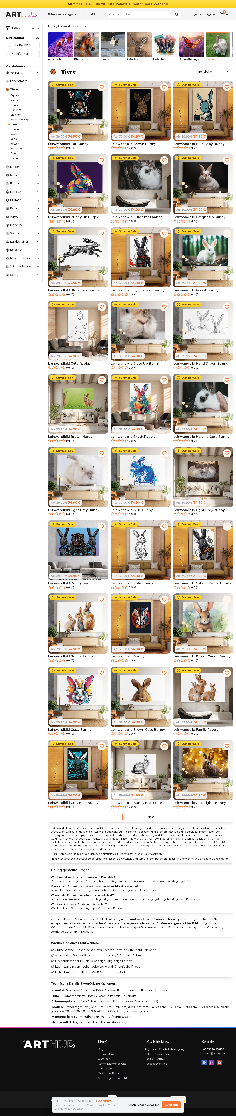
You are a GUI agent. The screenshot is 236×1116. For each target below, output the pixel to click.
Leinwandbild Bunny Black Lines (137, 803)
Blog (101, 1049)
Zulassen (171, 1104)
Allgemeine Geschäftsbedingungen (166, 1049)
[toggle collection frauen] (38, 183)
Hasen (91, 26)
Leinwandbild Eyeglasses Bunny (199, 217)
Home (52, 26)
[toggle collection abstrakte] (38, 73)
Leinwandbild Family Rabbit (195, 730)
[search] (177, 14)
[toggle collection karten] (38, 208)
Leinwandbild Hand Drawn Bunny (200, 363)
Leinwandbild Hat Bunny (68, 144)
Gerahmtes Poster (109, 1073)
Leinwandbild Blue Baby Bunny (198, 144)
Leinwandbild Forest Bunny (195, 290)
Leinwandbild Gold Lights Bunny (199, 803)
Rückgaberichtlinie (156, 1063)
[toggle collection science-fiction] (38, 266)
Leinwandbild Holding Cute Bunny (201, 437)
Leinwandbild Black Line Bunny (73, 290)
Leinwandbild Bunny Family (70, 656)
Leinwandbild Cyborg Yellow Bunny (202, 583)
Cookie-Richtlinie (155, 1058)
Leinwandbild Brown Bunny (133, 144)
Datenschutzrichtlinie (157, 1054)
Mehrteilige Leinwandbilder (114, 1078)
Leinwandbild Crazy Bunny (69, 730)
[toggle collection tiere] (38, 89)
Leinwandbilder (67, 26)
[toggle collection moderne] (38, 225)
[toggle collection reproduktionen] (38, 258)
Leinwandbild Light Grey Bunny (73, 510)
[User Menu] (198, 14)
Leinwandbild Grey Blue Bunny (73, 803)
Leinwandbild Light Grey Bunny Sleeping (199, 510)
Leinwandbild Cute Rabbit (69, 363)
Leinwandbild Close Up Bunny (135, 363)
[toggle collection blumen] (38, 200)
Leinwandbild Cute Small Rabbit (137, 217)
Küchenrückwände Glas (112, 1063)
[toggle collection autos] (38, 217)
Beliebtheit (206, 71)
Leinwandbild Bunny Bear (69, 583)
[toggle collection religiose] (38, 250)
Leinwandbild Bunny (127, 656)
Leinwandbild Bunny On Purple (73, 217)
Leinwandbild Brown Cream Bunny (201, 656)
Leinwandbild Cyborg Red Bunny (137, 290)
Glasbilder (104, 1058)
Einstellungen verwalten (144, 1104)
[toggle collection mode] (38, 175)
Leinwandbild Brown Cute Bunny (138, 730)
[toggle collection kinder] (38, 167)
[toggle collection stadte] (38, 233)
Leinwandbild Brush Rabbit (133, 437)
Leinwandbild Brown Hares (70, 437)
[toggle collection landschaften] (38, 242)
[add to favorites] (102, 87)
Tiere (81, 26)
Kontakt (89, 14)
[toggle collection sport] (38, 275)
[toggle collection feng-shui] (38, 192)
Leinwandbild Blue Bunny (132, 510)
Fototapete (105, 1068)
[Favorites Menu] (211, 14)
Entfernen (35, 28)
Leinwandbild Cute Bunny (132, 583)
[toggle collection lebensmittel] (38, 81)
